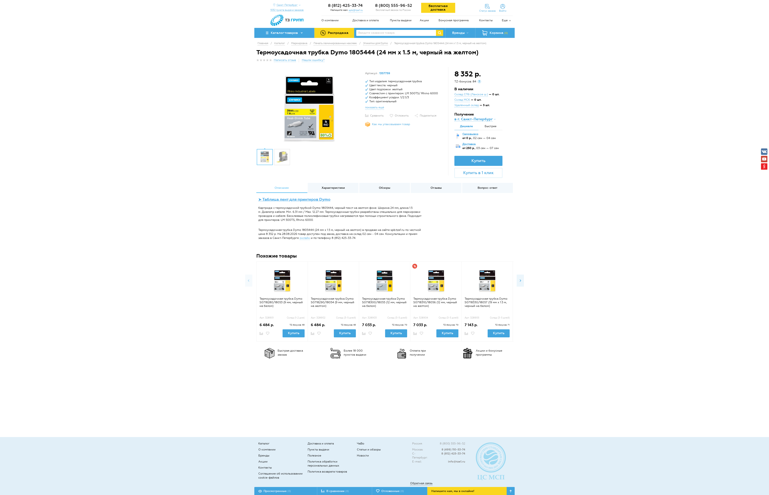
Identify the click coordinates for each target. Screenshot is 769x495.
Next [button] (520, 281)
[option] (309, 109)
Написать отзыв (285, 60)
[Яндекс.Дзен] (764, 166)
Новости (363, 455)
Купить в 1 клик (478, 172)
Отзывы (436, 188)
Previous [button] (248, 281)
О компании (330, 20)
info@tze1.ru (456, 461)
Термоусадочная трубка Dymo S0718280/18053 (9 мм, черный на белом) (281, 302)
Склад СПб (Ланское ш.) (471, 94)
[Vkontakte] (764, 151)
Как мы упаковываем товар (391, 124)
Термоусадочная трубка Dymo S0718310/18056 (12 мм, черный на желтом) (435, 302)
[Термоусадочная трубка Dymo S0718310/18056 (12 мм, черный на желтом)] (436, 281)
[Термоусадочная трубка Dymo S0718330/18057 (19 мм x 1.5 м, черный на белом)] (487, 281)
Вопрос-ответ (487, 188)
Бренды (263, 455)
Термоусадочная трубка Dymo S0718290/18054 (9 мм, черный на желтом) (332, 302)
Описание (282, 188)
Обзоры (384, 188)
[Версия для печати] (510, 61)
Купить (478, 160)
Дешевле (466, 126)
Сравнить (377, 115)
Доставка (469, 144)
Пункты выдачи (401, 20)
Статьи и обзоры (369, 449)
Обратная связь (421, 483)
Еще (505, 20)
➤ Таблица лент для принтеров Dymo (294, 199)
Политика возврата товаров (327, 471)
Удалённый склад (466, 105)
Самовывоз (470, 134)
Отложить (402, 115)
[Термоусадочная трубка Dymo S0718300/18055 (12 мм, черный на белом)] (385, 281)
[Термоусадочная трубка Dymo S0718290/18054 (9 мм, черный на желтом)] (333, 281)
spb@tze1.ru (356, 10)
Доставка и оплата (365, 20)
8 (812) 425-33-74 (345, 5)
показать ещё (374, 107)
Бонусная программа (454, 20)
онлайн (305, 238)
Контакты (486, 20)
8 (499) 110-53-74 (453, 449)
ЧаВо (360, 443)
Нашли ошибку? (313, 60)
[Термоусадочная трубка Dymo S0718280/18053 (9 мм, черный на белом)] (282, 281)
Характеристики (333, 188)
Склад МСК (462, 99)
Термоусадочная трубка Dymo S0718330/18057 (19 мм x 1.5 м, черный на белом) (486, 302)
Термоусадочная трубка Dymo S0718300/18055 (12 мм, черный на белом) (384, 302)
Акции (424, 20)
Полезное (314, 455)
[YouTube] (764, 159)
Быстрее (490, 126)
